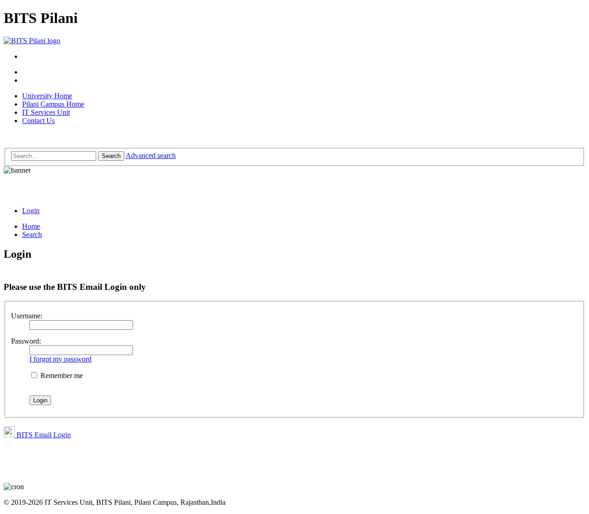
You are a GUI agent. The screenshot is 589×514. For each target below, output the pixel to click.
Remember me (61, 375)
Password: (26, 341)
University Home (47, 96)
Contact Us (38, 120)
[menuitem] (31, 211)
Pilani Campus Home (53, 104)
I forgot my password (60, 359)
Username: (26, 316)
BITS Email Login (43, 435)
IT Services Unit (46, 112)
